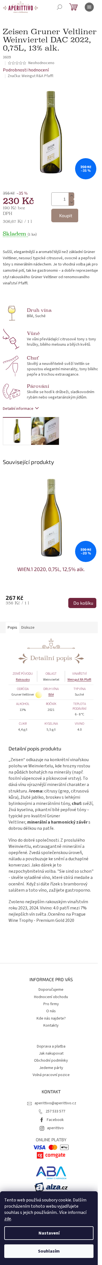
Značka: (30, 76)
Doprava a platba (51, 1046)
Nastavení (49, 1233)
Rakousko (23, 679)
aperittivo (55, 1128)
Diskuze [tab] (28, 627)
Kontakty (51, 1025)
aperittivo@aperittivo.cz (55, 1103)
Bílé (51, 694)
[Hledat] (59, 7)
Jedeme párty (51, 1068)
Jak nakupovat (51, 1053)
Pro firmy (51, 1004)
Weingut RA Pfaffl (79, 679)
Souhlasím (49, 1251)
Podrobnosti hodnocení (26, 70)
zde (7, 1219)
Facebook (55, 1120)
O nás (51, 1011)
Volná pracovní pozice (51, 1075)
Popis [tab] (12, 627)
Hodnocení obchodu (51, 997)
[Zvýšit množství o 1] (71, 196)
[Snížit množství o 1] (71, 202)
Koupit (65, 215)
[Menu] (89, 7)
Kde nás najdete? (51, 1018)
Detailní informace (18, 408)
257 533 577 (55, 1111)
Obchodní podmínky (51, 1060)
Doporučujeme (51, 989)
